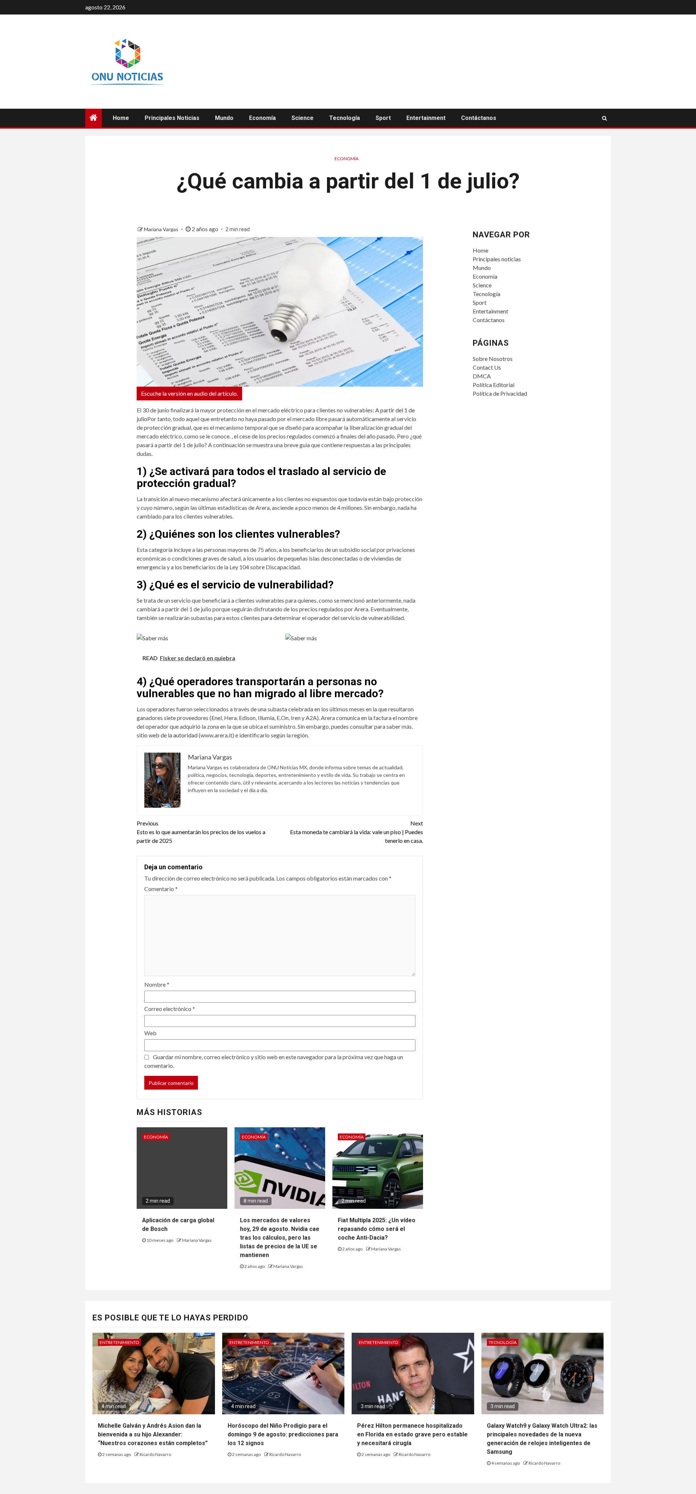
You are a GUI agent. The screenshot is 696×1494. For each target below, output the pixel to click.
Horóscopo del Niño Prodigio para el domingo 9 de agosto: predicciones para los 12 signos (283, 1434)
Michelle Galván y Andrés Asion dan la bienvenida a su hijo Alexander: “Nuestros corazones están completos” (153, 1434)
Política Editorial (493, 384)
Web (150, 1032)
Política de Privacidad (500, 393)
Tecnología (344, 118)
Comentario (161, 888)
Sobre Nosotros (493, 358)
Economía (262, 118)
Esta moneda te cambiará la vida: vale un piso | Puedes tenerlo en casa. (356, 832)
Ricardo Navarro (155, 1454)
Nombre (156, 984)
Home (121, 118)
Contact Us (487, 367)
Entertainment (426, 118)
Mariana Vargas (161, 229)
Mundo (224, 118)
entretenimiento (119, 1342)
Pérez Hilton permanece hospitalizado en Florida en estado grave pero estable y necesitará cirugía (412, 1434)
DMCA (482, 376)
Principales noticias (172, 118)
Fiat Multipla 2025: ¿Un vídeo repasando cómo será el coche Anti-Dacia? (376, 1229)
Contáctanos (478, 118)
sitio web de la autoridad (167, 735)
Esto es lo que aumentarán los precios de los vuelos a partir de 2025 (201, 832)
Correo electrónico (169, 1008)
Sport (383, 118)
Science (302, 118)
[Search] (604, 118)
